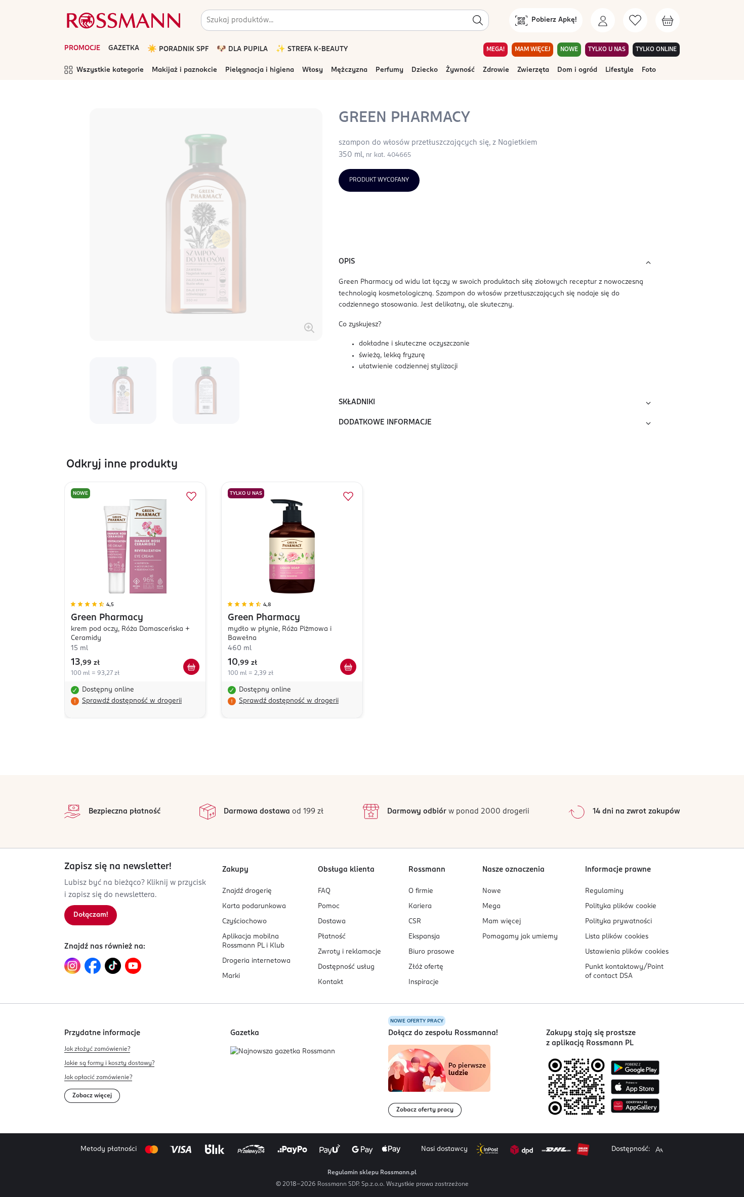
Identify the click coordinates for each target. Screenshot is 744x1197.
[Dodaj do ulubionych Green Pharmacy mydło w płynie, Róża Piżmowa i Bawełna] (348, 496)
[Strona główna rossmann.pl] (122, 20)
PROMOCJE (82, 48)
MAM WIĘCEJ (532, 50)
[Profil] (603, 20)
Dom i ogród (577, 70)
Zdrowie (496, 70)
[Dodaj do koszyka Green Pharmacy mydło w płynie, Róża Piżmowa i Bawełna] (348, 667)
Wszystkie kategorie (110, 70)
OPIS (347, 261)
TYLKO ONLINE (656, 50)
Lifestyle (619, 70)
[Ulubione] (635, 20)
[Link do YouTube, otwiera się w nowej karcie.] (133, 966)
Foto (649, 70)
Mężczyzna (349, 70)
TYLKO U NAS (607, 50)
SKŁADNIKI (357, 402)
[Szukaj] (478, 20)
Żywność (460, 70)
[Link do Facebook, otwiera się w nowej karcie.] (93, 966)
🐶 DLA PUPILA (242, 49)
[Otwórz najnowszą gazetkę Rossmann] (282, 1052)
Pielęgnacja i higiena (259, 70)
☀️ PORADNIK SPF (178, 49)
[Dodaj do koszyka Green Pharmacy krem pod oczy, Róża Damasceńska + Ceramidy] (191, 667)
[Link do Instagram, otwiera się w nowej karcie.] (72, 966)
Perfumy (389, 70)
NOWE (569, 50)
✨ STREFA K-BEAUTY (312, 49)
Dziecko (424, 70)
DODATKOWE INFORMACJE (385, 422)
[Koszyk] (667, 20)
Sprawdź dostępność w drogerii (132, 701)
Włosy (312, 70)
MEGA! (495, 50)
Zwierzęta (533, 70)
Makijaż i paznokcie (184, 70)
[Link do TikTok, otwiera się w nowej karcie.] (113, 966)
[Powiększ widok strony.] (659, 1149)
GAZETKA (123, 48)
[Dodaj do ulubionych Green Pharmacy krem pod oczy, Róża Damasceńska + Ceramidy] (191, 496)
